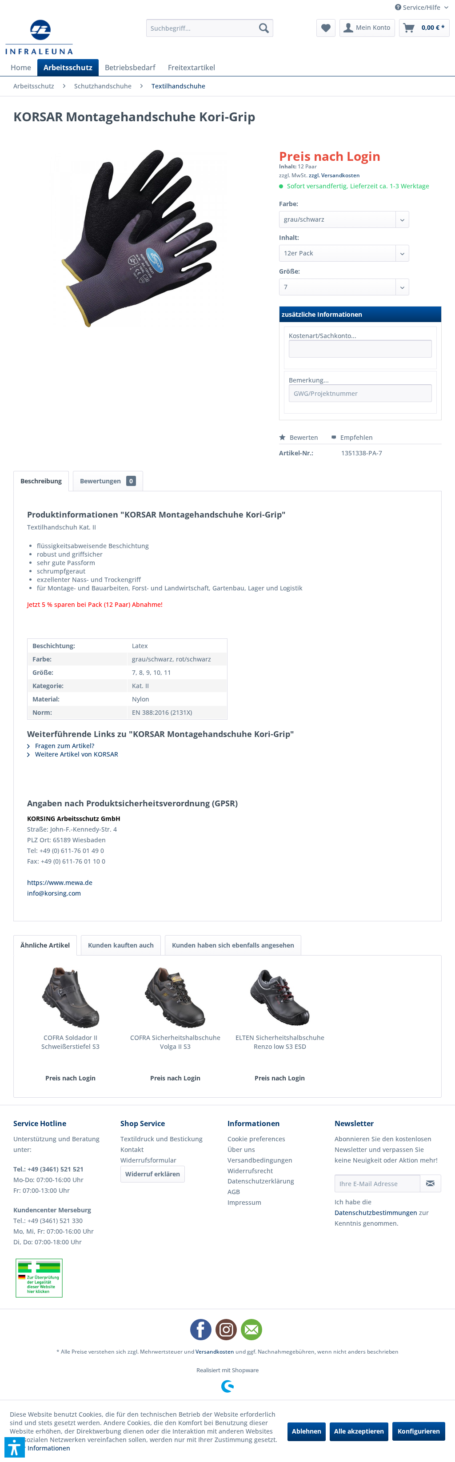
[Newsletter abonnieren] (430, 1183)
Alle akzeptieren (359, 1431)
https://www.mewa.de (59, 882)
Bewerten (304, 437)
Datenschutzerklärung (261, 1181)
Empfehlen (356, 437)
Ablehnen (306, 1431)
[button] (14, 1447)
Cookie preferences (256, 1139)
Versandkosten (215, 1351)
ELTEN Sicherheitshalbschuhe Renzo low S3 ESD (279, 1042)
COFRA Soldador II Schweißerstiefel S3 (70, 1042)
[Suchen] (264, 28)
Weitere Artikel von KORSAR (75, 754)
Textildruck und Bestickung (161, 1139)
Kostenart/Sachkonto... (322, 335)
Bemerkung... (309, 380)
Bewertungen (106, 481)
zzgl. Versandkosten (334, 175)
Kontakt (132, 1149)
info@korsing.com (54, 893)
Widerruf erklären (152, 1174)
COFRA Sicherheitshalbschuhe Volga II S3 (175, 1042)
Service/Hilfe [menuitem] (421, 7)
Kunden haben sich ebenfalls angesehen (233, 945)
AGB (234, 1191)
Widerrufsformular (148, 1160)
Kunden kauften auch (121, 945)
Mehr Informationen (40, 1448)
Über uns (241, 1149)
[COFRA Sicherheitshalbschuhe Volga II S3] (175, 998)
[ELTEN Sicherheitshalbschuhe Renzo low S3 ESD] (280, 998)
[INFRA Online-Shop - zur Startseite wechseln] (39, 37)
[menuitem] (210, 28)
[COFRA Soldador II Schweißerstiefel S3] (70, 998)
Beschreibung (41, 481)
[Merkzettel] (325, 28)
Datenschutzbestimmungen (376, 1212)
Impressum (244, 1202)
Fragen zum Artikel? (63, 745)
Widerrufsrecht (250, 1171)
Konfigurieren (419, 1431)
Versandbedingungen (260, 1160)
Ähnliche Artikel (45, 945)
